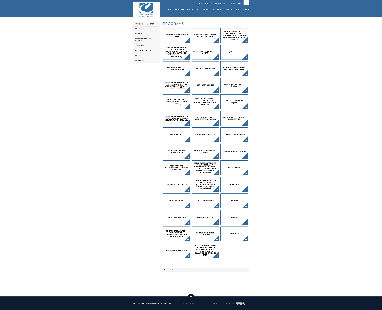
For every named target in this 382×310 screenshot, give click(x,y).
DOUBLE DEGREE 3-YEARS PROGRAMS (144, 39)
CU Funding (139, 29)
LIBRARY (245, 10)
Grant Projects (232, 10)
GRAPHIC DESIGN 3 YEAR (234, 135)
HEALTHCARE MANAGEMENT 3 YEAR (205, 52)
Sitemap (214, 303)
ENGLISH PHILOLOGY (205, 201)
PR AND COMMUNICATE (205, 69)
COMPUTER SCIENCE (205, 85)
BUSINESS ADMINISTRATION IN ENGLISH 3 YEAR (205, 36)
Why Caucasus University (145, 24)
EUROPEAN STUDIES (176, 201)
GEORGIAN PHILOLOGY (176, 217)
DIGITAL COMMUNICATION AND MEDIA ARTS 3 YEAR (234, 69)
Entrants (173, 270)
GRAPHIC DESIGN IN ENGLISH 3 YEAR (176, 151)
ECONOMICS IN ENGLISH (176, 250)
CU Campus (217, 3)
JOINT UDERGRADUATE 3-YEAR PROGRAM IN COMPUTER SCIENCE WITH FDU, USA (205, 101)
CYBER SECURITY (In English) (234, 102)
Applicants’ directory (144, 50)
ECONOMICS (234, 234)
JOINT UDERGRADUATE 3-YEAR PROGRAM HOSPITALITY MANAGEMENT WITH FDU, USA (176, 234)
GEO (239, 3)
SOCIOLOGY (234, 184)
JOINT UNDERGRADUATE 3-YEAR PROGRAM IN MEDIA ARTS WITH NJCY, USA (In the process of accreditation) (176, 85)
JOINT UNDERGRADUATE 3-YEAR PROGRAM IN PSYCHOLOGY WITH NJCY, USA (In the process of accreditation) (205, 184)
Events (138, 55)
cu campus (139, 60)
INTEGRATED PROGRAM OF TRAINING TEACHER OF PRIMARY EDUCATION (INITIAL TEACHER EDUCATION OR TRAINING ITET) (205, 250)
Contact (233, 3)
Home (200, 3)
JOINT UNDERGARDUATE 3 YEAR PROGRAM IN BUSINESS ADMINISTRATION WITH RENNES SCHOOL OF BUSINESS (234, 35)
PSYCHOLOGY (234, 168)
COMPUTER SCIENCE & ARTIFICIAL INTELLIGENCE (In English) (176, 101)
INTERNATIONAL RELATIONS (234, 151)
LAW (230, 52)
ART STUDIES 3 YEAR (205, 217)
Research (217, 10)
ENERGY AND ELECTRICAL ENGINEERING (234, 118)
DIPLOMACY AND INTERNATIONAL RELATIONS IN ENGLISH (176, 168)
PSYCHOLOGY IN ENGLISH (176, 184)
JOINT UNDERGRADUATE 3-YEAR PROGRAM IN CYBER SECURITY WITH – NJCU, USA (177, 118)
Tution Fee (139, 45)
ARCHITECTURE (176, 135)
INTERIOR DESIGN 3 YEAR (205, 135)
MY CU (225, 3)
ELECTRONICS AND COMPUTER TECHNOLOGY (205, 118)
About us (207, 3)
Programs (180, 10)
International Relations (198, 10)
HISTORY (234, 201)
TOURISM (234, 217)
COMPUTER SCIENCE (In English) (234, 85)
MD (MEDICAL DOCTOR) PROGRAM (205, 234)
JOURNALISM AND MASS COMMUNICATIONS (176, 69)
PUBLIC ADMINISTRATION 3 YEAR (205, 151)
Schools (169, 10)
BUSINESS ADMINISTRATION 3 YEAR (176, 36)
